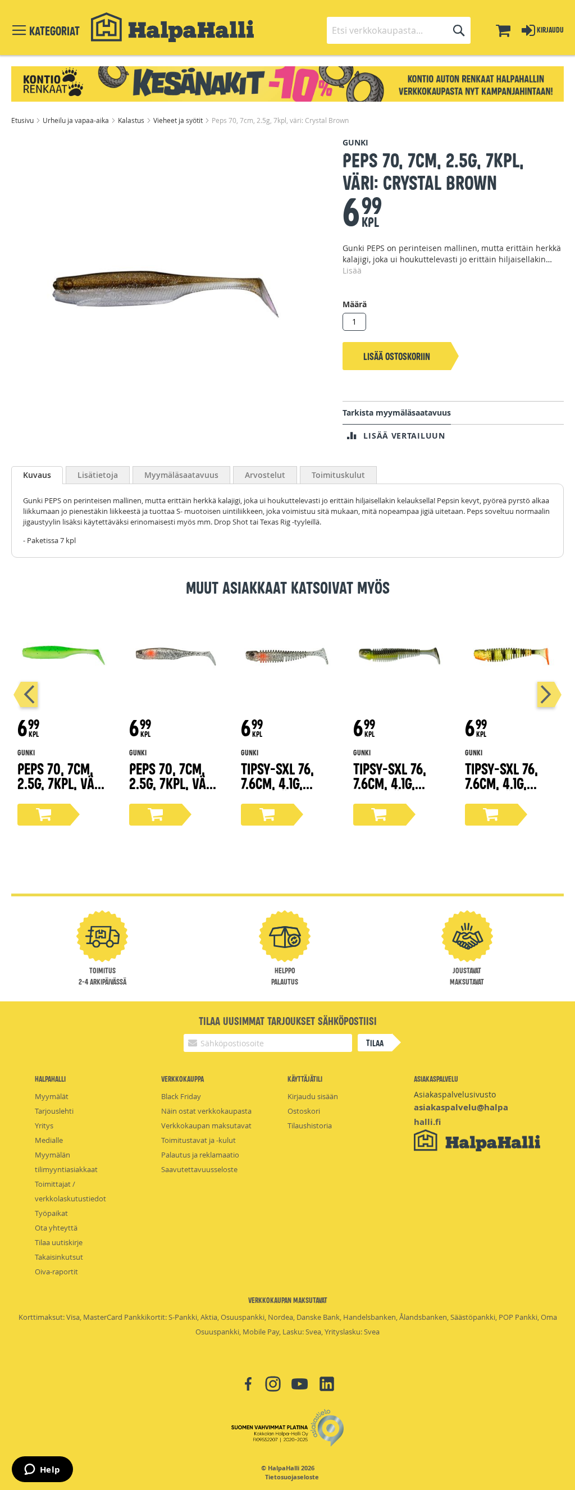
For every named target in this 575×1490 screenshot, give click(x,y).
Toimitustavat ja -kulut (198, 1140)
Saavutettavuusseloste (199, 1169)
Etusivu (23, 120)
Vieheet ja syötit (178, 120)
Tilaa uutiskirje (59, 1242)
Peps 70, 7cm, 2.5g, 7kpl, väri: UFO (62, 782)
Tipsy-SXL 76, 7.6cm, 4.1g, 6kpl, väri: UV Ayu (392, 790)
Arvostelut (265, 475)
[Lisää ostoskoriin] (43, 815)
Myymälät (52, 1096)
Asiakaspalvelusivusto (455, 1094)
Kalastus (132, 120)
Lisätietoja (97, 475)
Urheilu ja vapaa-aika (77, 120)
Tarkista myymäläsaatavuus (397, 412)
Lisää (352, 270)
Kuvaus (37, 475)
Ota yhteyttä (56, 1228)
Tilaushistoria (310, 1125)
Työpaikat (51, 1213)
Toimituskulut (338, 475)
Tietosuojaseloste (292, 1477)
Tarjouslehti (54, 1111)
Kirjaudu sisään (313, 1096)
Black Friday (181, 1096)
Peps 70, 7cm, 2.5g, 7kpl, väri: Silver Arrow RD (174, 790)
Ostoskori (304, 1111)
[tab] (37, 475)
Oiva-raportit (56, 1271)
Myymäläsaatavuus (181, 475)
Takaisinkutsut (59, 1257)
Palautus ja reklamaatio (200, 1155)
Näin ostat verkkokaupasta (206, 1111)
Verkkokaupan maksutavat (206, 1125)
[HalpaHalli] (172, 27)
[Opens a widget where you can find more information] (42, 1470)
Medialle (49, 1140)
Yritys (44, 1125)
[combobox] (399, 30)
